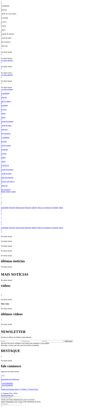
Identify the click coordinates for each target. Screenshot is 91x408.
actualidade (5, 208)
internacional (20, 208)
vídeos (60, 208)
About (8, 192)
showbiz (12, 208)
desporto (28, 208)
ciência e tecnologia (44, 208)
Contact (13, 192)
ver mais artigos (7, 60)
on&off (34, 208)
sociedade (54, 208)
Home (3, 192)
